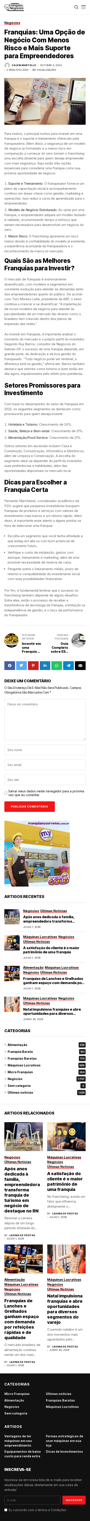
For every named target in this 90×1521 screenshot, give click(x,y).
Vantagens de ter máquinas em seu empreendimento (18, 1440)
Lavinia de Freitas (22, 1235)
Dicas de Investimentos (64, 1451)
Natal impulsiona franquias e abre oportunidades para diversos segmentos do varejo (52, 1013)
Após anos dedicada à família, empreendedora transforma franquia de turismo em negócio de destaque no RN (53, 923)
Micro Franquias (46, 1072)
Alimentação (46, 1045)
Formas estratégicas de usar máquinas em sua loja (64, 1440)
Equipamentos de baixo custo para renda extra (22, 1454)
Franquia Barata (46, 1051)
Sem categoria (46, 1085)
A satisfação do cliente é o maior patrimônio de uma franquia (51, 950)
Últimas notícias (46, 1092)
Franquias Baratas (46, 1058)
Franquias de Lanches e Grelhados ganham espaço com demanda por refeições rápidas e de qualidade (53, 982)
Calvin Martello (24, 65)
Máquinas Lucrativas (46, 1065)
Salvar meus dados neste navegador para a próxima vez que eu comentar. (46, 793)
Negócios (46, 1079)
